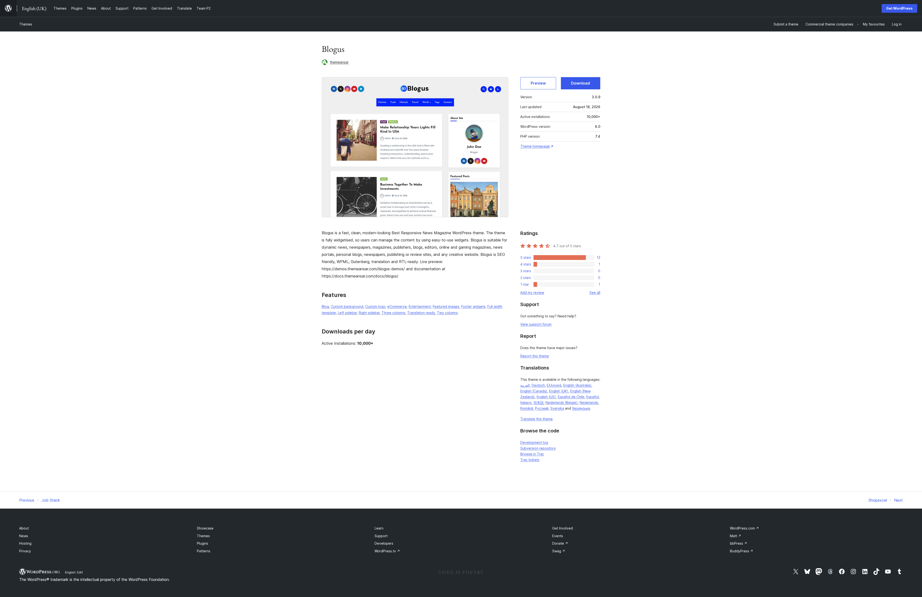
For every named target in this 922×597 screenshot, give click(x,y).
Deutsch (538, 385)
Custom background (347, 306)
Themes (25, 24)
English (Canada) (533, 391)
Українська (581, 408)
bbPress (738, 543)
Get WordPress (899, 8)
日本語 (539, 402)
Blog (325, 306)
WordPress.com (744, 528)
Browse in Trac (532, 454)
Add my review (532, 292)
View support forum (536, 324)
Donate (560, 543)
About (24, 528)
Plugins (202, 543)
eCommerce (397, 306)
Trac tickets (529, 460)
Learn (379, 528)
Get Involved (562, 528)
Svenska (557, 408)
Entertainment (420, 306)
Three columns (393, 313)
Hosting (25, 543)
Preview (538, 83)
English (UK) (558, 391)
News (23, 536)
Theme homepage (535, 146)
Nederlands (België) (562, 402)
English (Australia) (577, 385)
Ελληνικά (554, 385)
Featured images (446, 306)
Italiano (526, 402)
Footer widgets (473, 306)
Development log (534, 442)
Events (557, 536)
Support (381, 536)
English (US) (546, 397)
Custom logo (375, 306)
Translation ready (421, 313)
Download (580, 83)
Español (592, 397)
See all (594, 292)
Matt (735, 536)
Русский (541, 408)
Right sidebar (369, 313)
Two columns (447, 313)
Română (526, 408)
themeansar (339, 62)
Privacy (25, 551)
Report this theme (534, 356)
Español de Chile (571, 397)
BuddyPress (741, 551)
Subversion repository (538, 448)
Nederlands (589, 402)
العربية (525, 385)
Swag (558, 551)
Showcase (205, 528)
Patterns (203, 551)
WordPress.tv (387, 551)
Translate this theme (536, 419)
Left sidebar (347, 313)
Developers (384, 543)
